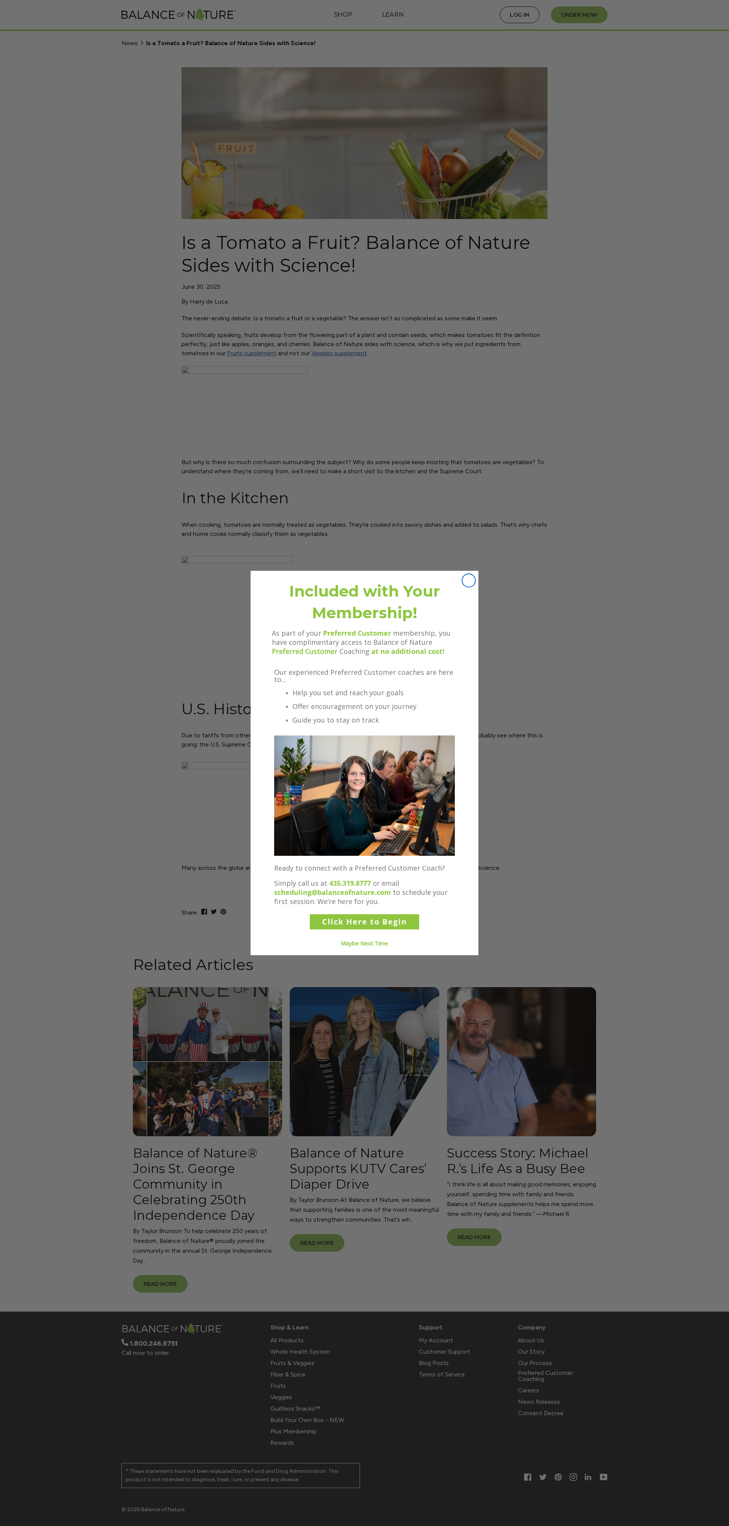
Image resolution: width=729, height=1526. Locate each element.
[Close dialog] (468, 580)
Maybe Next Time (364, 943)
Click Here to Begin (364, 922)
